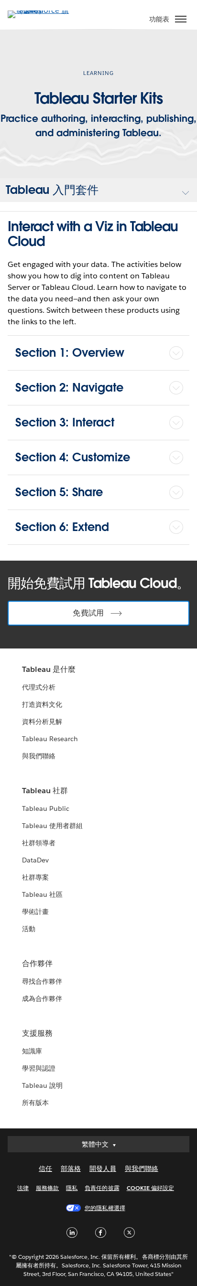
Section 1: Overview (69, 352)
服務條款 (47, 1188)
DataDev (35, 860)
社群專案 (35, 877)
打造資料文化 (42, 704)
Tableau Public (45, 808)
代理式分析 (38, 687)
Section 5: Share (59, 492)
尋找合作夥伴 (42, 981)
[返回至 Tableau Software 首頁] (41, 10)
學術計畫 (35, 911)
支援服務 (37, 1033)
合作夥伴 (37, 963)
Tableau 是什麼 (49, 669)
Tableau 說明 (42, 1085)
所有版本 (35, 1102)
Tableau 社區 (42, 894)
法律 (23, 1188)
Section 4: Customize (72, 457)
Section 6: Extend (62, 527)
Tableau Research (50, 738)
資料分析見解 (42, 721)
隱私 (71, 1188)
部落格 (71, 1168)
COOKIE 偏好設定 (150, 1188)
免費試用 (88, 613)
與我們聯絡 (38, 756)
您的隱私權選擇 (105, 1208)
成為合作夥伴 (42, 998)
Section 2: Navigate (69, 387)
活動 (28, 929)
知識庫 (32, 1051)
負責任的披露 (102, 1188)
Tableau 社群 (45, 791)
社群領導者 (38, 843)
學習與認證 (38, 1068)
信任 (45, 1168)
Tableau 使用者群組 (52, 825)
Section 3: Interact (64, 422)
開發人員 (102, 1168)
